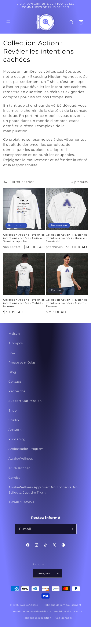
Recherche (16, 391)
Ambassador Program (26, 449)
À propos (15, 343)
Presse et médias (22, 362)
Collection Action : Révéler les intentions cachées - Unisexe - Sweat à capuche (24, 238)
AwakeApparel (29, 604)
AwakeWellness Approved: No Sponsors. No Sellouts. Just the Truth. (42, 489)
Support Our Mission (24, 401)
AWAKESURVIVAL (22, 502)
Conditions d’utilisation (67, 611)
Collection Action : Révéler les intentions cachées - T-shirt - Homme (24, 303)
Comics (14, 478)
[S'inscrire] (71, 529)
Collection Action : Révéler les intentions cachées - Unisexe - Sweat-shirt (67, 238)
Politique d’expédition (37, 617)
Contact (14, 382)
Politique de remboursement (62, 604)
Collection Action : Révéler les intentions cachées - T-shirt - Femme (66, 303)
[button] (8, 22)
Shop (12, 410)
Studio (13, 420)
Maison (14, 333)
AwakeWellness (20, 458)
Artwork (14, 430)
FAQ (11, 353)
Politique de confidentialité (30, 611)
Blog (12, 372)
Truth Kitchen (19, 468)
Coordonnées (64, 617)
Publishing (17, 439)
